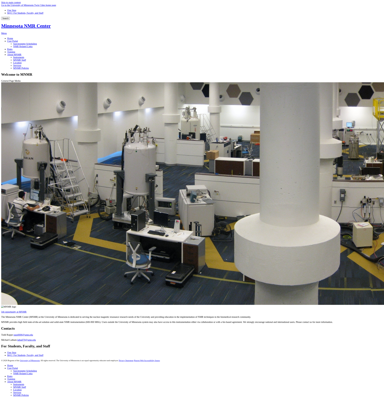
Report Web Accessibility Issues (147, 360)
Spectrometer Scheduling (25, 371)
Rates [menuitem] (9, 49)
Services (17, 392)
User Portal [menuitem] (12, 41)
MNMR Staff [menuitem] (19, 60)
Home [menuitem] (10, 38)
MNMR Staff (19, 387)
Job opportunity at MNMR (14, 312)
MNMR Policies (21, 395)
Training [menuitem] (11, 52)
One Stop (11, 10)
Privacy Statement (126, 360)
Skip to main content (11, 2)
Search (5, 18)
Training (11, 379)
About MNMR (14, 381)
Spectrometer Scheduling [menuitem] (25, 43)
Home (10, 365)
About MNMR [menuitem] (14, 54)
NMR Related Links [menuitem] (23, 46)
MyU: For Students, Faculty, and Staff (25, 13)
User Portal (12, 368)
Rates (9, 376)
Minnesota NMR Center (26, 26)
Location (17, 389)
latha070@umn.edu (26, 340)
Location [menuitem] (17, 62)
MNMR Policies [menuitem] (21, 68)
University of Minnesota (30, 360)
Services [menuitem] (17, 65)
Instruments (18, 384)
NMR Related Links (23, 373)
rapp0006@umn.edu (23, 335)
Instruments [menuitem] (18, 57)
